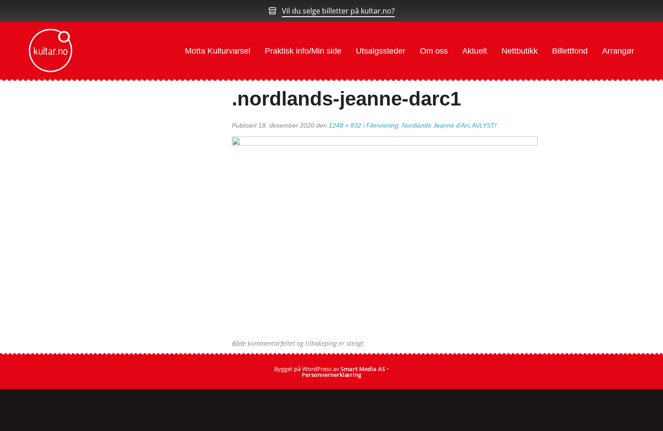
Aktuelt (474, 50)
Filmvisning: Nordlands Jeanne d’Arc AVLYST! (431, 125)
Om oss (434, 50)
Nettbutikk (520, 50)
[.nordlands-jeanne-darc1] (385, 238)
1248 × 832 (345, 125)
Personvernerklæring (331, 375)
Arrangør (618, 50)
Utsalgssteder (380, 50)
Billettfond (570, 50)
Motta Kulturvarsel (217, 50)
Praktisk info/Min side (303, 50)
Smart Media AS (363, 369)
